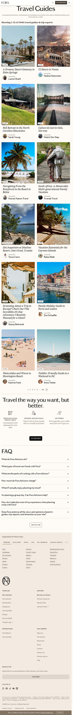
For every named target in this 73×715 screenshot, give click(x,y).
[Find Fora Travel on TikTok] (10, 688)
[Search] (52, 2)
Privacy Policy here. (47, 713)
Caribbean (6, 552)
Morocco (53, 558)
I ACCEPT (59, 712)
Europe (4, 558)
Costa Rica (54, 552)
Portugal (29, 564)
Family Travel (31, 552)
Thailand (53, 555)
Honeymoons (30, 561)
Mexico (28, 555)
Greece (28, 549)
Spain (28, 558)
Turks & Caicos (55, 564)
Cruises (5, 564)
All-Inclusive (6, 555)
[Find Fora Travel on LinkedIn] (17, 688)
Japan (4, 561)
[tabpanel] (35, 558)
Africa (28, 567)
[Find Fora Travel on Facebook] (7, 688)
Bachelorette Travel (57, 549)
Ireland (52, 561)
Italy (4, 549)
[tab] (6, 543)
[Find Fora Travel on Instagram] (3, 688)
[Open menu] (69, 2)
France (4, 567)
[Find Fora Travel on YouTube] (13, 688)
